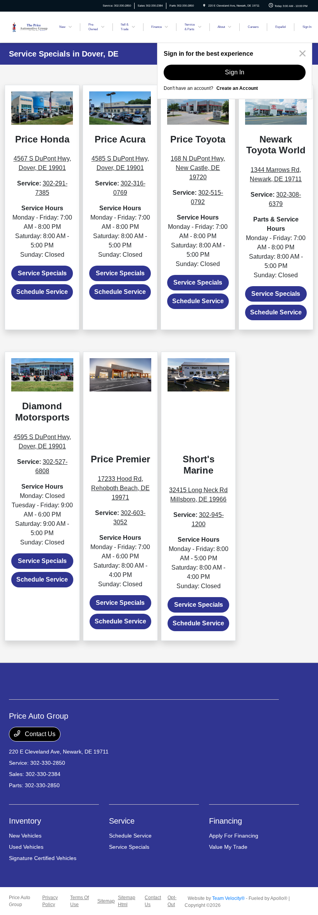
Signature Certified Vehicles (42, 858)
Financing (225, 821)
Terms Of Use (79, 901)
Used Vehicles (26, 847)
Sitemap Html (126, 901)
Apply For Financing (233, 836)
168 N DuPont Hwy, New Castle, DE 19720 (198, 167)
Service (122, 821)
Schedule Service (42, 291)
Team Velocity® (228, 898)
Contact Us (39, 734)
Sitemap (106, 901)
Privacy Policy (50, 901)
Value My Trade (228, 847)
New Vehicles (25, 836)
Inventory (25, 821)
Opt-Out (172, 901)
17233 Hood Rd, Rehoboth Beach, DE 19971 (120, 488)
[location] (204, 5)
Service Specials (42, 273)
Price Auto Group (19, 901)
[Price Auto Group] (29, 26)
